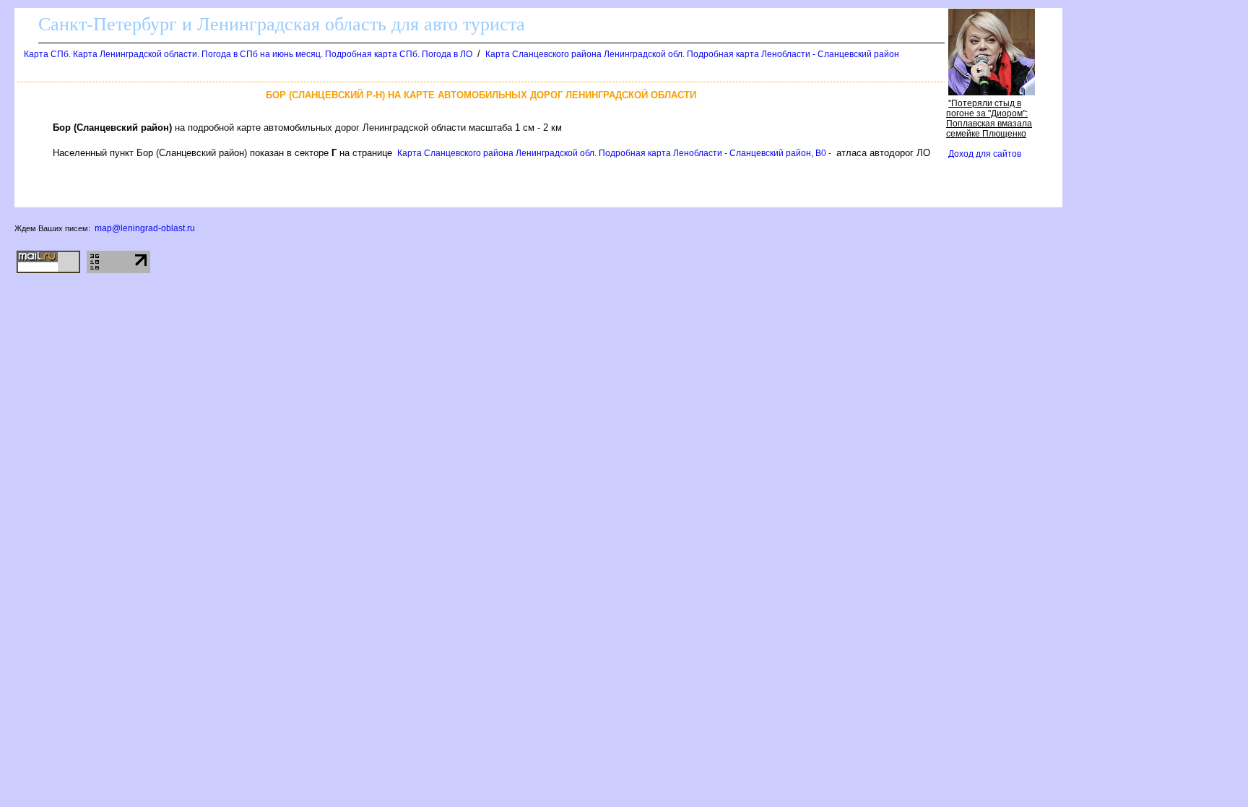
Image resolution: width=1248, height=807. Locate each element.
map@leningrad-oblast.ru (145, 228)
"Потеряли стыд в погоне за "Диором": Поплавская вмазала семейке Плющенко (989, 118)
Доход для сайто (984, 154)
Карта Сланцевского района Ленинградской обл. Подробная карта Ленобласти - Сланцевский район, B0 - (614, 153)
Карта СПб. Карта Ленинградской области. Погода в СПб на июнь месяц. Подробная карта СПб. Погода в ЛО (248, 54)
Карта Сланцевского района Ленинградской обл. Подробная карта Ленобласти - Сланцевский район (692, 54)
